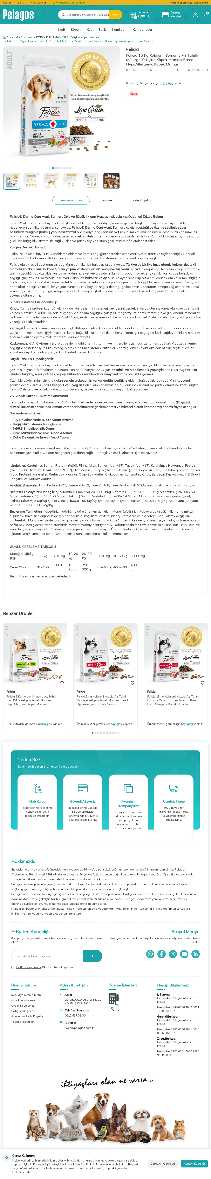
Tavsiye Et (108, 200)
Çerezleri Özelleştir (163, 1163)
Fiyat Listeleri (38, 2)
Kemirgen (119, 29)
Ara (115, 14)
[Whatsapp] (150, 954)
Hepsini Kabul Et (194, 1163)
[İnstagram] (173, 954)
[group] (61, 105)
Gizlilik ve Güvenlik (23, 1000)
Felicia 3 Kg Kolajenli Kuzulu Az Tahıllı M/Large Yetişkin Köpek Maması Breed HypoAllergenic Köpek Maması (102, 700)
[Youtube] (184, 954)
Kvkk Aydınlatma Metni (26, 995)
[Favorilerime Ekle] (62, 683)
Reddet (133, 1164)
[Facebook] (161, 954)
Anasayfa (13, 37)
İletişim (7, 2)
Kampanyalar (143, 29)
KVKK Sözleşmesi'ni (28, 967)
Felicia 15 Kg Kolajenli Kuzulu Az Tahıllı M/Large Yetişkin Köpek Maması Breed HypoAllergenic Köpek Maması (173, 700)
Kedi (61, 29)
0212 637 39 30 (75, 1015)
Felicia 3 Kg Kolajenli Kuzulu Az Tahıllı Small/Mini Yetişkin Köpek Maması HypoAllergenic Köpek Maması (31, 700)
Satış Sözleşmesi (22, 1011)
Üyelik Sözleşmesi (23, 1005)
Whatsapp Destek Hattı (70, 2)
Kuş (89, 29)
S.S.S (21, 2)
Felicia (132, 49)
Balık (102, 29)
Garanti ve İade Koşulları (28, 1016)
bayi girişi (166, 83)
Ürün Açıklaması (71, 200)
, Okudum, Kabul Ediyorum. (44, 967)
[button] (53, 168)
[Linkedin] (195, 954)
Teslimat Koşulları (23, 1022)
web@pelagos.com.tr (80, 1028)
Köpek (76, 29)
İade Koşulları (142, 200)
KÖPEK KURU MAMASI (51, 37)
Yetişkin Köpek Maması (85, 37)
